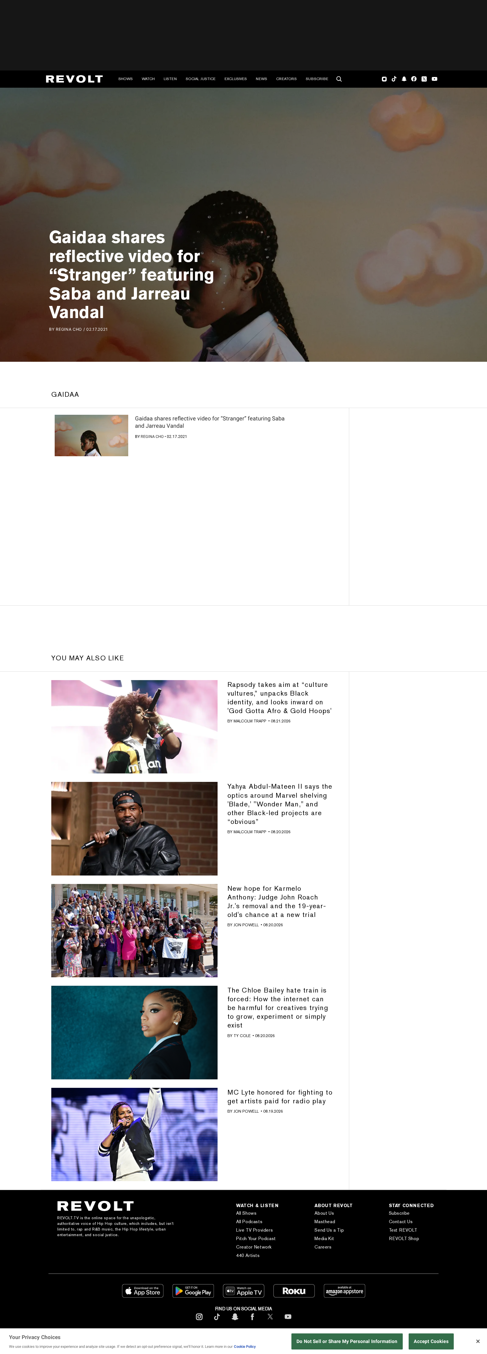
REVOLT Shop (404, 1238)
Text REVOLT (403, 1230)
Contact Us (401, 1222)
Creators (286, 78)
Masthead (325, 1222)
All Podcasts (249, 1222)
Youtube (434, 79)
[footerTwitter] (270, 1321)
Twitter (424, 78)
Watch (148, 78)
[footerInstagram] (199, 1321)
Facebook (414, 78)
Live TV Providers (254, 1230)
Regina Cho (152, 436)
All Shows (246, 1213)
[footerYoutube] (288, 1321)
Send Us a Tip (329, 1230)
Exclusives (236, 78)
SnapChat (404, 78)
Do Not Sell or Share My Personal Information (347, 1341)
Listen (170, 78)
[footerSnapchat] (235, 1321)
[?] (91, 435)
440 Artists (248, 1255)
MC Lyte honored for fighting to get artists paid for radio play (280, 1096)
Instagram (384, 78)
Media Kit (324, 1238)
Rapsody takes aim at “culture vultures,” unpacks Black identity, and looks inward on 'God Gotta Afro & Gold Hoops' (279, 697)
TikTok (394, 78)
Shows (125, 78)
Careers (323, 1247)
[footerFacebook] (252, 1321)
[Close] (478, 1341)
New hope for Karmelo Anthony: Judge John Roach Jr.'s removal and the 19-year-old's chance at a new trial (276, 901)
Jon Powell (246, 924)
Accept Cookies (431, 1341)
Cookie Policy (245, 1346)
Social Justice (201, 78)
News (261, 78)
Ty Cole (242, 1035)
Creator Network (254, 1247)
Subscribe (317, 78)
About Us (324, 1213)
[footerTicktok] (217, 1321)
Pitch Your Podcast (256, 1238)
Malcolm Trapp (250, 721)
